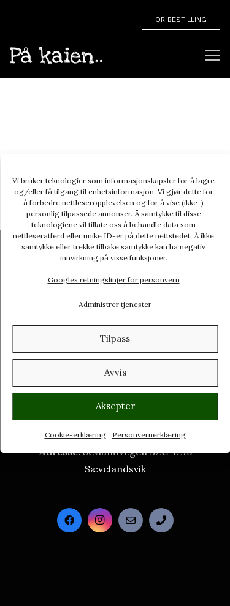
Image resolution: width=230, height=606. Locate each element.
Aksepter (115, 406)
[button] (212, 55)
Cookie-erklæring (75, 434)
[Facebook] (69, 520)
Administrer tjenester (115, 304)
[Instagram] (100, 520)
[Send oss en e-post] (130, 520)
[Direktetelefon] (161, 520)
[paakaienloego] (56, 55)
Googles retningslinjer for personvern (114, 279)
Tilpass (115, 338)
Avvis (115, 372)
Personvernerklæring (149, 434)
